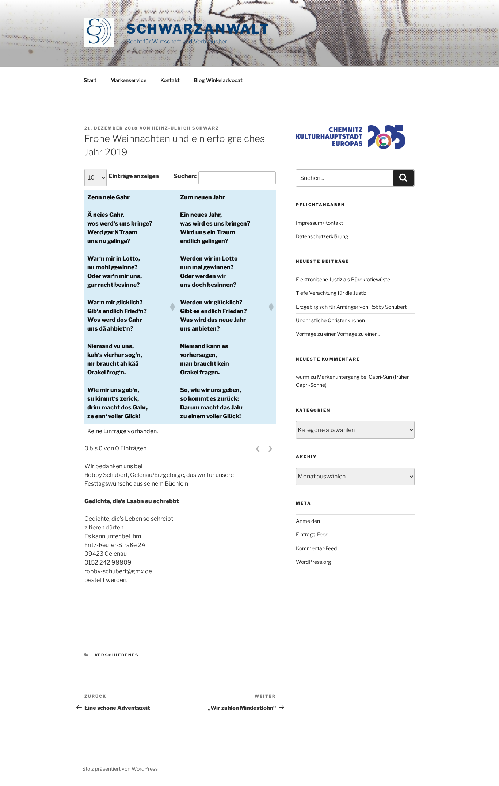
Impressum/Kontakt (319, 223)
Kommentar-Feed (316, 548)
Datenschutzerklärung (322, 236)
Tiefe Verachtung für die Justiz (331, 293)
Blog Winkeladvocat (218, 80)
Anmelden (308, 521)
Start (90, 80)
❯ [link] (270, 448)
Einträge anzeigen (133, 176)
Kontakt (170, 80)
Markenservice (128, 80)
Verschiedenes (117, 655)
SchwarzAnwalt (198, 29)
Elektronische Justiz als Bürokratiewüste (343, 279)
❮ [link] (257, 448)
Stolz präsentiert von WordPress (120, 769)
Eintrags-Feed (312, 534)
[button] (172, 307)
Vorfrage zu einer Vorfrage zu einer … (338, 334)
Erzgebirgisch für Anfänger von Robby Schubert (351, 307)
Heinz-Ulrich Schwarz (185, 128)
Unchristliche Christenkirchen (330, 320)
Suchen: (185, 176)
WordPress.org (313, 562)
